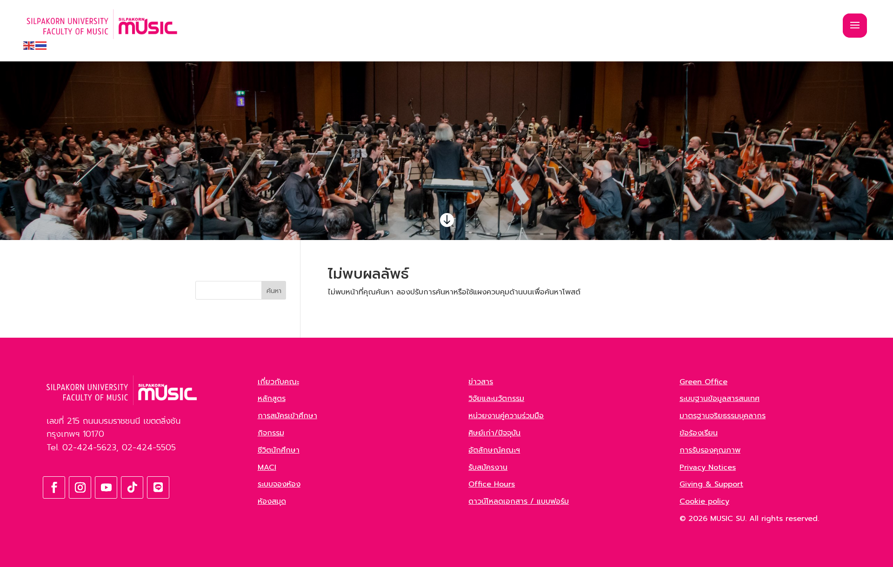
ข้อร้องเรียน (699, 433)
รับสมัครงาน (487, 467)
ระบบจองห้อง (279, 484)
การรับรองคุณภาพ (710, 450)
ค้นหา (274, 291)
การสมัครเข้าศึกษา (287, 415)
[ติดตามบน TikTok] (132, 487)
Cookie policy (704, 501)
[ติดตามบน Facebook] (54, 487)
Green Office (703, 381)
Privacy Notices (708, 467)
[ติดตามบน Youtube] (106, 487)
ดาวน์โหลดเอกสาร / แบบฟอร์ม (518, 501)
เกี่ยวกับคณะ (278, 381)
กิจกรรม (271, 433)
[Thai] (41, 45)
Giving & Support (711, 484)
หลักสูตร (272, 398)
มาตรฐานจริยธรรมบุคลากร (723, 415)
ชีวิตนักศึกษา (279, 450)
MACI (267, 467)
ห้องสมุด (272, 501)
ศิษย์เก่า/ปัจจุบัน (494, 433)
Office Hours (491, 484)
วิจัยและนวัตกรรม (496, 398)
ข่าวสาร (480, 381)
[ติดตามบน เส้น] (158, 487)
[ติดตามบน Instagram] (80, 487)
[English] (29, 45)
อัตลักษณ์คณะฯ (494, 450)
